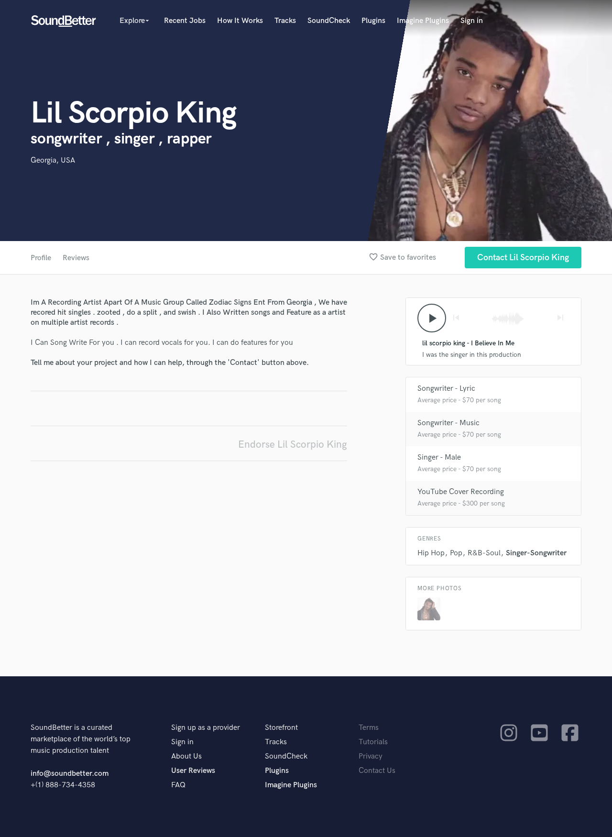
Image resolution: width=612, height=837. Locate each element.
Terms (369, 727)
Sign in (471, 20)
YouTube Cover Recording (460, 491)
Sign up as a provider (205, 727)
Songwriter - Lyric (446, 388)
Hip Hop (431, 553)
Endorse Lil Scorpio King (292, 445)
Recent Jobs (185, 20)
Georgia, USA (53, 160)
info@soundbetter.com (70, 773)
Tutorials (373, 742)
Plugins (373, 20)
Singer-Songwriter (536, 553)
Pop (456, 553)
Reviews (76, 258)
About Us (186, 756)
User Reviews (193, 770)
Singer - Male (439, 457)
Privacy (370, 756)
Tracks (285, 20)
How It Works (240, 20)
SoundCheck (328, 20)
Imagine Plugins (423, 20)
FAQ (178, 785)
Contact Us (377, 770)
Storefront (281, 727)
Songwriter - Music (448, 423)
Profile (41, 258)
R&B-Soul (484, 553)
